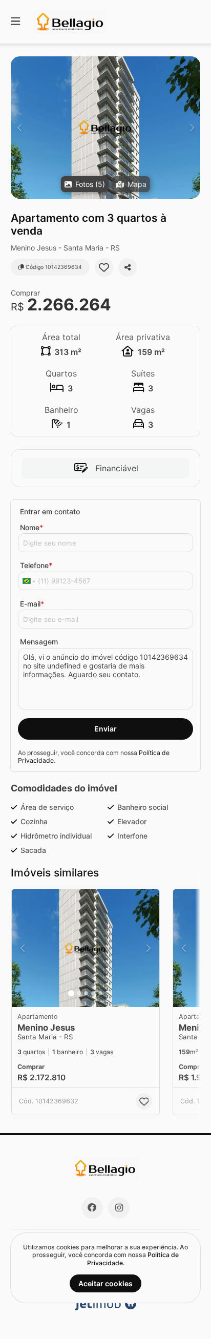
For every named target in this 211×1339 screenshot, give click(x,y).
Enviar (105, 728)
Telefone (36, 565)
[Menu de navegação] (15, 22)
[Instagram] (119, 1208)
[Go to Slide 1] (71, 993)
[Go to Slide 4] (93, 993)
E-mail (32, 603)
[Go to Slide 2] (79, 993)
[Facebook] (92, 1208)
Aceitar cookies (105, 1283)
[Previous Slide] (19, 127)
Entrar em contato (50, 511)
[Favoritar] (104, 267)
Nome (31, 527)
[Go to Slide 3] (86, 993)
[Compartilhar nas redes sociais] (127, 267)
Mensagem (39, 641)
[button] (105, 127)
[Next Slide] (191, 127)
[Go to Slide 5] (100, 993)
